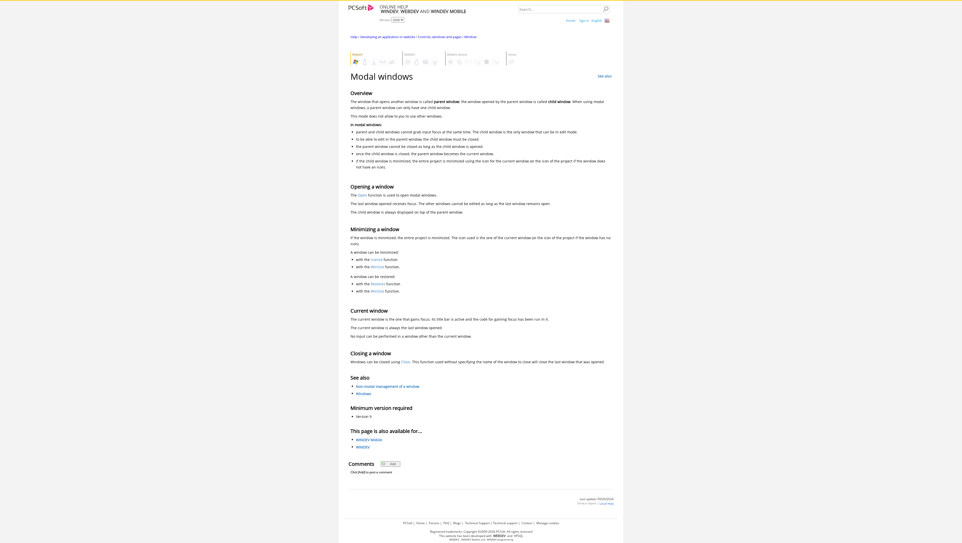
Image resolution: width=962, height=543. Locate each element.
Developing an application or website (387, 37)
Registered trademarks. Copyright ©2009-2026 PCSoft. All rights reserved (481, 531)
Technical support (505, 523)
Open (362, 195)
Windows (363, 393)
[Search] (605, 9)
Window (470, 37)
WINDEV (363, 447)
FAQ (446, 523)
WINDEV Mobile (369, 439)
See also (605, 76)
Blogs (457, 523)
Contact (527, 523)
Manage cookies (547, 523)
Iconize (377, 259)
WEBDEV (454, 539)
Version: (386, 20)
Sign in (584, 20)
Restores (378, 284)
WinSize (377, 266)
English (596, 20)
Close (405, 361)
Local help (606, 503)
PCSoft (407, 523)
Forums (434, 523)
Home (570, 20)
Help (353, 37)
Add (393, 464)
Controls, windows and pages (439, 37)
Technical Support (477, 523)
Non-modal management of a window (387, 386)
